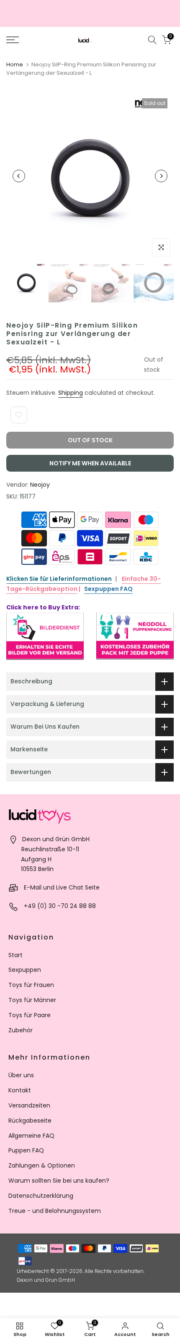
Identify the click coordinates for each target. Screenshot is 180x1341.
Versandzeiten (29, 1105)
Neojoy (40, 484)
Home (14, 64)
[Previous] (19, 176)
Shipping (70, 392)
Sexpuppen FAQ (108, 589)
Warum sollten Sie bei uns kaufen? (58, 1180)
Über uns (21, 1075)
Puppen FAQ (26, 1150)
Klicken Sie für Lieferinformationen (59, 579)
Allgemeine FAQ (31, 1135)
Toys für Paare (29, 1015)
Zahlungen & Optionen (41, 1165)
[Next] (161, 176)
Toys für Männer (32, 1000)
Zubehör (20, 1030)
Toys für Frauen (31, 985)
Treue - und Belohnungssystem (54, 1211)
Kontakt (19, 1090)
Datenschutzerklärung (40, 1195)
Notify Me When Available (90, 463)
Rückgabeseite (29, 1120)
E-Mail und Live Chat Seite (62, 887)
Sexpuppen (24, 970)
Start (15, 955)
